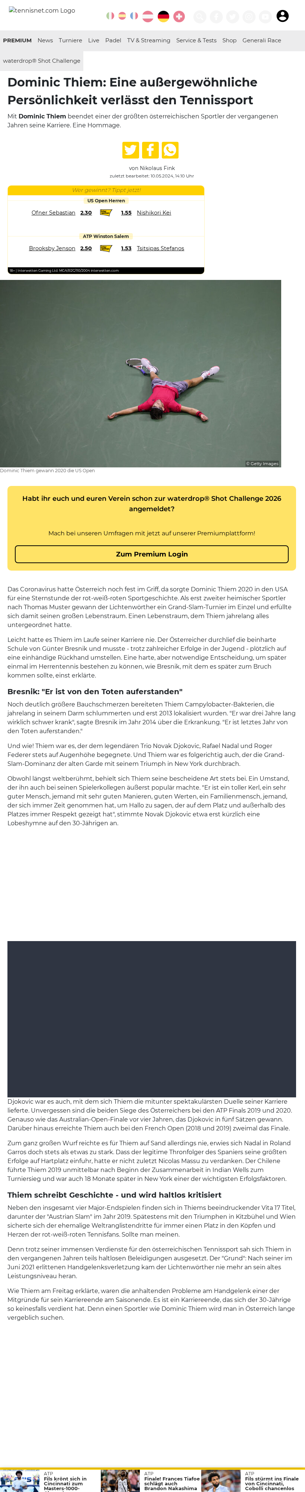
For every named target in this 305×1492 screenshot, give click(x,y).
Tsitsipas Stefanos (160, 248)
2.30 (86, 212)
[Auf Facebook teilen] (150, 150)
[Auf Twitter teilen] (130, 150)
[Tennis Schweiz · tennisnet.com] (179, 16)
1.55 (126, 212)
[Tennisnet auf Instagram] (249, 16)
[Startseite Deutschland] (42, 10)
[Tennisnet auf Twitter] (232, 16)
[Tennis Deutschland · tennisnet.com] (163, 16)
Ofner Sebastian (54, 212)
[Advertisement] (152, 880)
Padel (113, 40)
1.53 (126, 248)
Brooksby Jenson (52, 248)
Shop (229, 40)
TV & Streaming (148, 40)
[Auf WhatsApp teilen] (170, 150)
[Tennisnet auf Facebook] (216, 16)
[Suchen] (199, 16)
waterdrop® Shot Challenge (41, 60)
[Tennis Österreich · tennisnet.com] (147, 16)
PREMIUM (17, 40)
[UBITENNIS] (110, 15)
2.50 (86, 248)
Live (93, 40)
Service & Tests (196, 40)
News (45, 40)
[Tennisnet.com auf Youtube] (265, 16)
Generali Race (262, 40)
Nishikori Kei (154, 212)
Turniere (70, 40)
